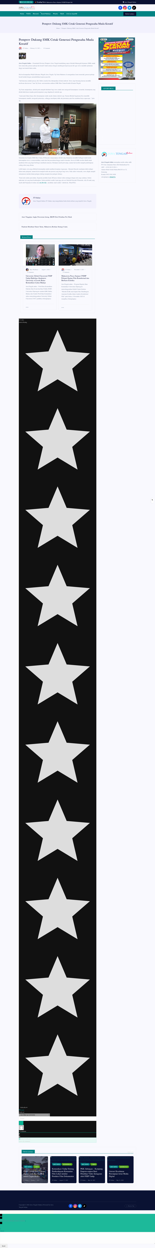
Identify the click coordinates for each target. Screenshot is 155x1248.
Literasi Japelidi (71, 16)
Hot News (28, 1166)
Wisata (55, 16)
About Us (112, 179)
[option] (35, 1172)
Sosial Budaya (46, 16)
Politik (28, 16)
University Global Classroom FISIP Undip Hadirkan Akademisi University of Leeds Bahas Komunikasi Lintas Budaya (120, 1173)
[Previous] (129, 1153)
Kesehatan (95, 1169)
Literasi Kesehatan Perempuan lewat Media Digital (90, 1176)
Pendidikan (39, 1166)
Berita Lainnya (129, 16)
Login (22, 1112)
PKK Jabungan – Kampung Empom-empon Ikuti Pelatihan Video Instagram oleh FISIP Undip (63, 1175)
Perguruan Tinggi (117, 1164)
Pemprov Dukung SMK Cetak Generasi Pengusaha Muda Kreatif (80, 30)
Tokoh (62, 16)
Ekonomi (36, 16)
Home (22, 16)
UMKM (65, 1166)
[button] (117, 139)
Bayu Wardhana (34, 272)
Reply (2, 1233)
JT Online (25, 50)
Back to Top (131, 1208)
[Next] (132, 1153)
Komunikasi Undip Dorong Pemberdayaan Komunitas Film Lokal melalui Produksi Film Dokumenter (34, 1175)
